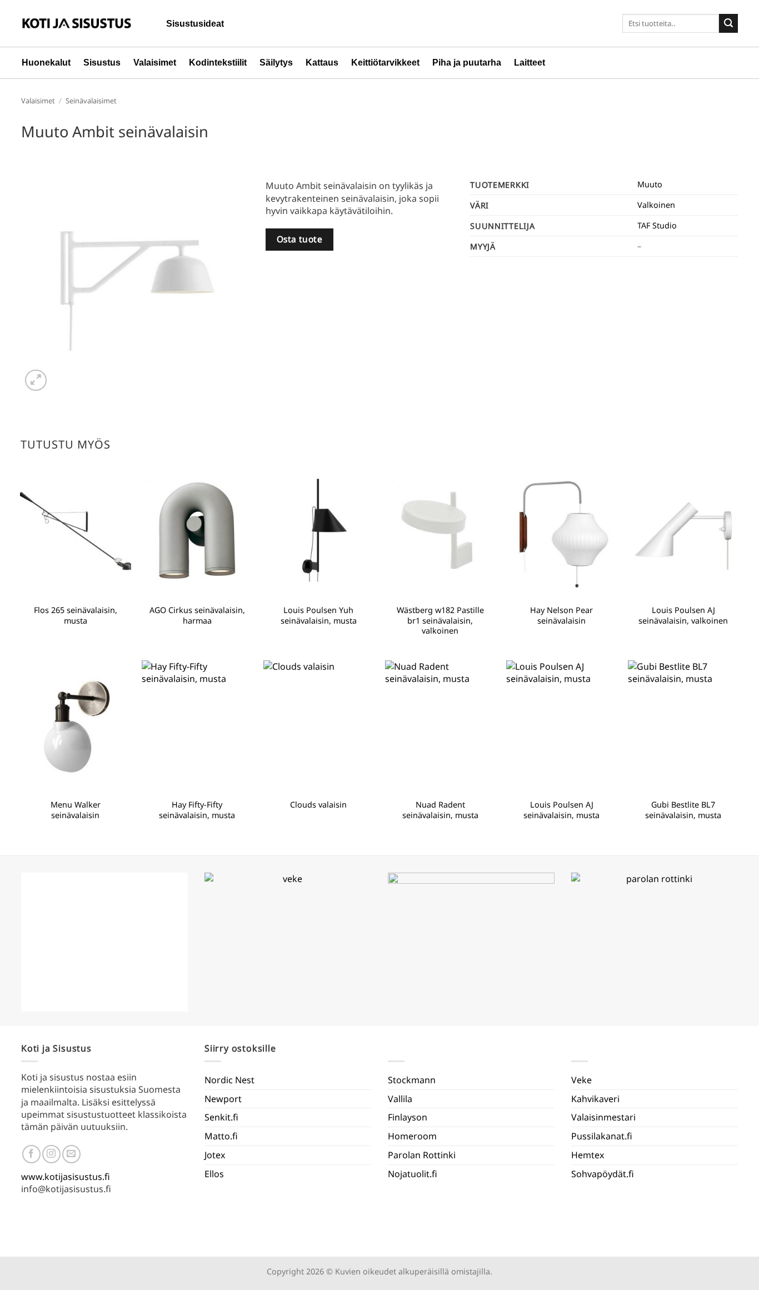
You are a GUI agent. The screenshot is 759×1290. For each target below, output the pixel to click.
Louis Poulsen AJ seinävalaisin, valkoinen (683, 615)
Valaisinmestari (603, 1117)
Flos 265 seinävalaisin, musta (75, 615)
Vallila (400, 1099)
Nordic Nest (229, 1080)
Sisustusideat (195, 23)
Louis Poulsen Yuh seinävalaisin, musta (319, 615)
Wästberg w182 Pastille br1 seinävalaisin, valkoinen (440, 620)
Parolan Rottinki (422, 1155)
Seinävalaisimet (91, 101)
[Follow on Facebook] (31, 1154)
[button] (36, 380)
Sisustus (102, 62)
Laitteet (529, 62)
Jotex (214, 1155)
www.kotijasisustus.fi (65, 1177)
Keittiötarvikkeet (385, 62)
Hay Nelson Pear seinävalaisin (561, 615)
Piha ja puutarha (466, 62)
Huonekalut (46, 62)
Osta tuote (300, 239)
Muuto (649, 184)
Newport (223, 1099)
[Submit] (728, 23)
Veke (581, 1080)
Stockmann (412, 1080)
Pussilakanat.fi (601, 1136)
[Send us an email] (71, 1154)
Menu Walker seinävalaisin (76, 810)
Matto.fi (221, 1136)
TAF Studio (657, 225)
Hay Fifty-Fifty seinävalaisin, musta (197, 810)
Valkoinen (656, 205)
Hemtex (587, 1155)
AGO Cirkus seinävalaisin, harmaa (197, 615)
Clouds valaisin (318, 805)
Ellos (214, 1174)
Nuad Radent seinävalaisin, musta (440, 810)
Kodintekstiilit (218, 62)
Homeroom (412, 1136)
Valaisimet (154, 62)
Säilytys (276, 62)
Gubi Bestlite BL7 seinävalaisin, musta (683, 810)
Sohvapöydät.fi (602, 1174)
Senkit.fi (221, 1117)
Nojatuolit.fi (412, 1174)
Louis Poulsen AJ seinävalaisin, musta (561, 810)
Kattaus (322, 62)
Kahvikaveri (595, 1099)
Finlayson (407, 1117)
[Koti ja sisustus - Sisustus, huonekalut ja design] (76, 23)
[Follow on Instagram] (51, 1154)
